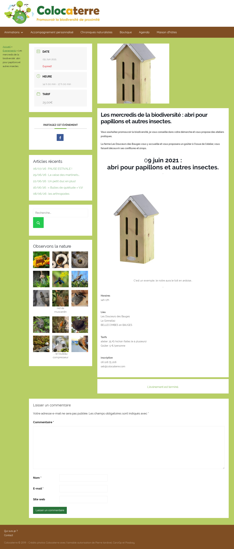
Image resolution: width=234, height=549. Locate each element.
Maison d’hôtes (167, 32)
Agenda (144, 32)
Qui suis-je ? (11, 531)
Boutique (126, 32)
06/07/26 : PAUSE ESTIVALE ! (52, 168)
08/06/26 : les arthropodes (51, 193)
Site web (39, 499)
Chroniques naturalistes (96, 32)
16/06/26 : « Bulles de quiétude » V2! (58, 187)
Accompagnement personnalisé (51, 32)
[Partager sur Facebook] (60, 137)
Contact (8, 535)
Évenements (9, 50)
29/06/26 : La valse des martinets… (56, 175)
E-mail (38, 488)
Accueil (7, 46)
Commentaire (43, 422)
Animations (12, 32)
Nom (37, 477)
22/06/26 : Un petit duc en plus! (54, 181)
